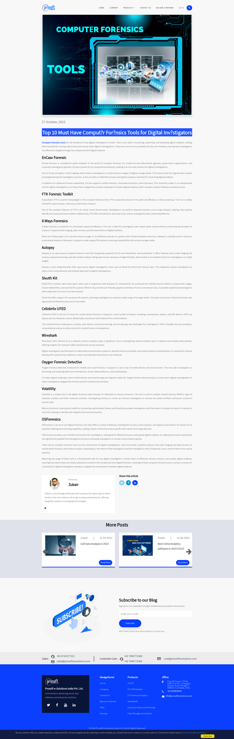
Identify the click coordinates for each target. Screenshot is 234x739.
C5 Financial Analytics (137, 695)
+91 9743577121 (65, 656)
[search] (189, 7)
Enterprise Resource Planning (141, 707)
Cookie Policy (200, 732)
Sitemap (104, 713)
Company (114, 8)
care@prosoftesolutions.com (180, 658)
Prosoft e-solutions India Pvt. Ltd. (111, 728)
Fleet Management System (140, 713)
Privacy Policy (187, 732)
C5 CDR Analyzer (135, 689)
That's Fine (208, 736)
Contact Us (145, 8)
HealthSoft (133, 701)
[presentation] (45, 552)
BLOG (181, 8)
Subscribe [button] (130, 623)
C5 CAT (131, 683)
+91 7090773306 (133, 661)
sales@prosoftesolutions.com (73, 661)
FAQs (102, 707)
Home (101, 8)
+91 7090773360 (133, 656)
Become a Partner (165, 8)
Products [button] (128, 8)
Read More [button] (105, 562)
